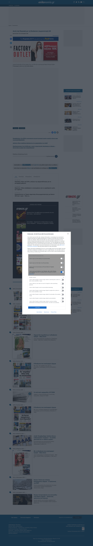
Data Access (46, 312)
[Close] (68, 234)
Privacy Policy (53, 312)
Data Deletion (39, 312)
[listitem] (46, 255)
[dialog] (46, 273)
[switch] (62, 258)
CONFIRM (37, 307)
